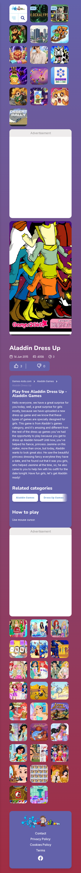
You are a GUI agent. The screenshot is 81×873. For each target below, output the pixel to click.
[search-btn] (22, 17)
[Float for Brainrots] (60, 34)
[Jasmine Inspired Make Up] (18, 774)
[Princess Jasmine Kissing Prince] (60, 649)
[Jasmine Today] (39, 753)
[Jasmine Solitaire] (18, 649)
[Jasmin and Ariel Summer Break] (39, 670)
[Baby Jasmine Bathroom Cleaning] (18, 753)
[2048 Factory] (18, 55)
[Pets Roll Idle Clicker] (60, 96)
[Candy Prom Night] (60, 753)
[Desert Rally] (18, 117)
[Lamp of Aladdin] (60, 711)
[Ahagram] (60, 76)
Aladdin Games (45, 381)
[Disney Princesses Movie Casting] (18, 711)
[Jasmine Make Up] (39, 711)
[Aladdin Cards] (18, 794)
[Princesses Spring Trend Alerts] (60, 670)
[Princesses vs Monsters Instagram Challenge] (18, 670)
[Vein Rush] (18, 34)
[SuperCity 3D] (39, 34)
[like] (16, 366)
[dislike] (39, 366)
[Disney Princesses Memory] (39, 774)
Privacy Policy (40, 839)
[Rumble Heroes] (39, 96)
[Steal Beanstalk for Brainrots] (18, 96)
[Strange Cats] (60, 55)
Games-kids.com (21, 381)
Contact (40, 833)
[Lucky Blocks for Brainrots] (18, 76)
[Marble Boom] (39, 76)
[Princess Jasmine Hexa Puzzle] (60, 732)
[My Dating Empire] (39, 55)
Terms (40, 850)
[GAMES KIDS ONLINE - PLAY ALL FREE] (18, 9)
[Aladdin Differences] (39, 649)
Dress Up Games (53, 497)
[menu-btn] (13, 17)
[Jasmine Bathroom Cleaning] (39, 794)
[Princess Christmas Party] (18, 628)
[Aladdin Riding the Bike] (39, 691)
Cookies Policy (40, 845)
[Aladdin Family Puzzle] (39, 732)
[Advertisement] (40, 177)
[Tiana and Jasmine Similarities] (18, 732)
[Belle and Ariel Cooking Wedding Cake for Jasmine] (18, 691)
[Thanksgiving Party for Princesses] (60, 774)
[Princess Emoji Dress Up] (60, 628)
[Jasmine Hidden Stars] (60, 691)
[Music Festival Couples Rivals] (39, 628)
